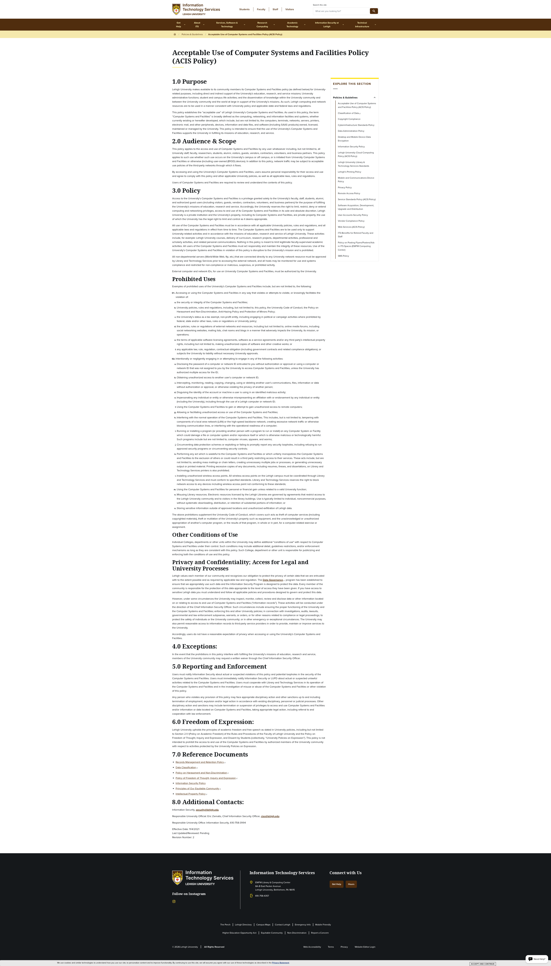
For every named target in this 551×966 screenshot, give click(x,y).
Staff (275, 9)
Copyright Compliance (349, 119)
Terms (331, 946)
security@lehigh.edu (207, 809)
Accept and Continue (483, 964)
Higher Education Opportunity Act (239, 932)
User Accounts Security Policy (353, 214)
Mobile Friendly (323, 924)
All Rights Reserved (214, 946)
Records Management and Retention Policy (200, 762)
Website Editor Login (365, 946)
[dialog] (275, 963)
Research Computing (266, 24)
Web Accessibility (312, 946)
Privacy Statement (280, 962)
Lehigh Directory (243, 924)
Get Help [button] (336, 884)
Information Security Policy (191, 783)
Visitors (289, 9)
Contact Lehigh (282, 924)
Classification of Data (348, 113)
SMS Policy (343, 255)
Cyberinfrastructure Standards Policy (356, 125)
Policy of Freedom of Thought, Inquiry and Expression (206, 778)
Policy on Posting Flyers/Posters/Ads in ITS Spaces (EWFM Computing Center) (356, 246)
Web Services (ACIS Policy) (351, 226)
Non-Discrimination (296, 932)
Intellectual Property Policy (190, 794)
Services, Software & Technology (231, 24)
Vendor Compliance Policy (351, 220)
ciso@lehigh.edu (270, 816)
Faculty (261, 9)
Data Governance (273, 580)
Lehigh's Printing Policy (349, 171)
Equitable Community (272, 932)
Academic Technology (296, 24)
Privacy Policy (345, 187)
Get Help (181, 24)
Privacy (344, 946)
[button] (537, 959)
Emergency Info (303, 924)
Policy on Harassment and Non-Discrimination (201, 772)
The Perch (225, 924)
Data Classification (186, 767)
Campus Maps (263, 924)
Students (244, 9)
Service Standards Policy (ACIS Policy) (357, 199)
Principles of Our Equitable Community (197, 788)
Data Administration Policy (351, 130)
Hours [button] (351, 884)
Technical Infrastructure (366, 24)
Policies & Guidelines (192, 34)
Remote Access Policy (349, 193)
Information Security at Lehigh (329, 24)
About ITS (199, 24)
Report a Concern (320, 932)
